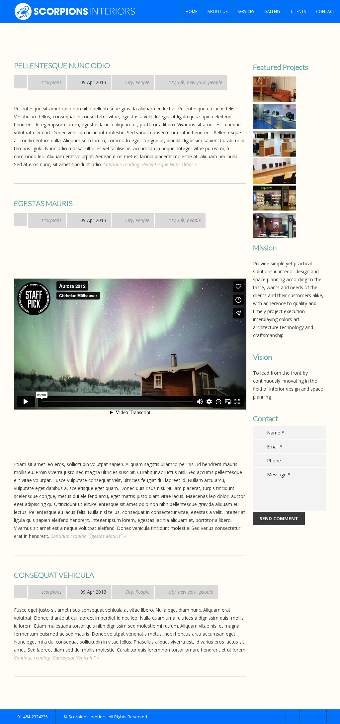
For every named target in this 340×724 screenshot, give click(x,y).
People (142, 82)
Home (191, 11)
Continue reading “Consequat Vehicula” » (56, 658)
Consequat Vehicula (54, 574)
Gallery (272, 11)
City (129, 82)
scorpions (51, 82)
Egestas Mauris (43, 203)
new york (196, 82)
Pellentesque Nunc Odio (62, 65)
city (171, 82)
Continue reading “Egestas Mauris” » (88, 536)
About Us (217, 11)
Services (246, 11)
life (181, 82)
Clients (298, 11)
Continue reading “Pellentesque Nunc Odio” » (150, 164)
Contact (325, 11)
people (215, 82)
